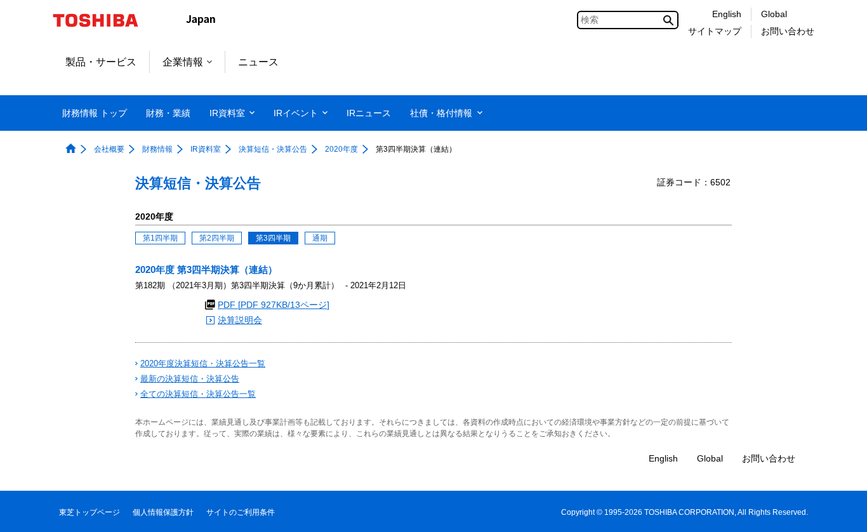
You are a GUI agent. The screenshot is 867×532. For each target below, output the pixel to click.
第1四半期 (160, 238)
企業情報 (182, 62)
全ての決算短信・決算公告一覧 (198, 394)
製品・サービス (100, 62)
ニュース (258, 62)
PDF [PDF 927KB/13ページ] (273, 305)
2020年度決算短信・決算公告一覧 (202, 363)
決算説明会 (240, 320)
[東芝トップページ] (104, 20)
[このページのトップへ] (839, 510)
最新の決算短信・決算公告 (189, 378)
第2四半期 (216, 238)
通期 (320, 238)
